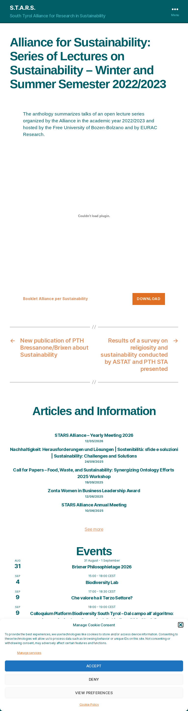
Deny (94, 679)
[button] (180, 624)
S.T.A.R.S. (22, 8)
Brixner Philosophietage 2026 (101, 566)
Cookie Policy (89, 704)
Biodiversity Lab (102, 582)
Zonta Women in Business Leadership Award (94, 490)
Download (148, 298)
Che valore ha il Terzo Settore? (102, 597)
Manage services (29, 653)
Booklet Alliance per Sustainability (55, 298)
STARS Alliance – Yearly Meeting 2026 (94, 435)
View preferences (94, 692)
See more (94, 529)
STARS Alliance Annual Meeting (94, 504)
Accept (94, 666)
